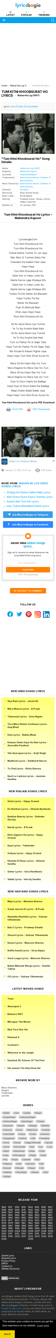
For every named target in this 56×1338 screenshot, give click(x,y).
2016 (43, 1233)
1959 (37, 1215)
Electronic (45, 1134)
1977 (50, 1220)
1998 (30, 1228)
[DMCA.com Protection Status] (10, 1279)
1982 (30, 1223)
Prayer (15, 1160)
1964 (17, 1217)
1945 (50, 1210)
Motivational (19, 1151)
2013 (23, 1233)
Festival (23, 1138)
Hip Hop (49, 1143)
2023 (37, 1236)
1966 (30, 1217)
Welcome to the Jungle (20, 1052)
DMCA (4, 1263)
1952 (43, 1212)
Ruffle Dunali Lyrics (26, 950)
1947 (10, 1212)
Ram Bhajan (27, 1121)
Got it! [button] (7, 1334)
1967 (37, 1217)
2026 (4, 1239)
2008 (43, 1231)
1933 (23, 1207)
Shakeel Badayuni (28, 174)
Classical (8, 1130)
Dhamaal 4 (13, 1037)
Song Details (32, 106)
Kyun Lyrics (21, 845)
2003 (10, 1231)
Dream (33, 1134)
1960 (43, 1215)
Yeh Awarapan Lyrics (26, 753)
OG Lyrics (25, 976)
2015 (37, 1233)
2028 (30, 1239)
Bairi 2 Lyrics (25, 927)
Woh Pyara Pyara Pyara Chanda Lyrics (30, 496)
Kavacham (8, 1126)
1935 (37, 1207)
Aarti (17, 1113)
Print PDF (17, 409)
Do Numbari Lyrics (28, 808)
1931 (10, 1207)
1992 (43, 1225)
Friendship (45, 1138)
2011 (10, 1233)
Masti (6, 1151)
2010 (3, 1233)
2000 (43, 1228)
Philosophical (19, 1155)
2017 (50, 1233)
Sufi (42, 1168)
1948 (17, 1212)
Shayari (32, 1168)
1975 (37, 1220)
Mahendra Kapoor (28, 171)
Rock (19, 1164)
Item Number (20, 1147)
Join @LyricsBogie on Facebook (30, 524)
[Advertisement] (28, 54)
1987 (10, 1225)
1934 (30, 1207)
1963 (10, 1217)
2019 (10, 1236)
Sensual (7, 1168)
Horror (6, 1147)
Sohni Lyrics (23, 801)
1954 (3, 1215)
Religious (8, 1164)
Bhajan (39, 1113)
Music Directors (9, 1087)
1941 (23, 1210)
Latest (10, 15)
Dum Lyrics (21, 734)
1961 (50, 1215)
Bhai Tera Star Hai (17, 1029)
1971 (10, 1220)
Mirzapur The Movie (18, 1021)
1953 (50, 1212)
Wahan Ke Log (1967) (30, 168)
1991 (37, 1225)
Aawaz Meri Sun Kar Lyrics (23, 501)
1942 (30, 1210)
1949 (23, 1212)
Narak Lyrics (20, 827)
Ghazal (17, 1143)
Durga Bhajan (9, 1117)
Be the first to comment (28, 591)
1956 (17, 1215)
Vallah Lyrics (24, 879)
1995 (10, 1228)
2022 (30, 1236)
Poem (43, 1155)
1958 (30, 1215)
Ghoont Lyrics (27, 935)
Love (50, 1147)
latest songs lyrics (34, 544)
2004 (17, 1231)
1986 (3, 1225)
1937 (50, 1207)
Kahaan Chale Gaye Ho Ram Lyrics (27, 744)
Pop (5, 1160)
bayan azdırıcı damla (27, 1187)
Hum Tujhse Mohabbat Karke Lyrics (28, 506)
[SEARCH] (53, 20)
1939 (10, 1210)
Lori (41, 1147)
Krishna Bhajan (10, 1121)
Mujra (32, 1151)
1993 (50, 1225)
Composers (7, 1093)
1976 (43, 1220)
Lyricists (5, 1095)
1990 (30, 1225)
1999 (37, 1228)
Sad (41, 1164)
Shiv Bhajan (22, 1172)
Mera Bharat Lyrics (23, 708)
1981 (23, 1223)
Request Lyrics (8, 1258)
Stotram (35, 1172)
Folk (33, 1138)
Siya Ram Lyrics (22, 701)
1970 (3, 1220)
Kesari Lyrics (25, 942)
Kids (32, 1147)
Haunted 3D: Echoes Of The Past (26, 1060)
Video (21, 106)
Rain (38, 1160)
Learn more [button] (43, 1325)
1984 (43, 1223)
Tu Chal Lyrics (24, 768)
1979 (10, 1223)
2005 (23, 1231)
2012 (17, 1233)
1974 (30, 1220)
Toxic (10, 998)
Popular (26, 15)
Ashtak (27, 1113)
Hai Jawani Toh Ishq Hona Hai (23, 1068)
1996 (17, 1228)
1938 (3, 1210)
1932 (17, 1207)
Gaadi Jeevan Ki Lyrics (25, 909)
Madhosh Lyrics (27, 760)
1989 (23, 1225)
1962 (3, 1217)
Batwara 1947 (15, 1014)
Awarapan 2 (14, 1006)
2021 (23, 1236)
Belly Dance (32, 1130)
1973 (23, 1220)
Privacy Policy (8, 1260)
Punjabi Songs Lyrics (11, 1308)
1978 (3, 1223)
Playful (33, 1155)
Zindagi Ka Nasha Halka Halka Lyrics (29, 492)
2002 (4, 1231)
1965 (23, 1217)
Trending (44, 15)
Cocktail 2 (13, 1044)
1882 (3, 1207)
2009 (50, 1231)
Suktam (7, 1177)
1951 (37, 1212)
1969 (50, 1217)
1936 (43, 1207)
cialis (14, 1187)
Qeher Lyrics (24, 871)
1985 (50, 1223)
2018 (3, 1236)
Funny (6, 1143)
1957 (23, 1215)
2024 (43, 1236)
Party (6, 1155)
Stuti (46, 1172)
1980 (17, 1223)
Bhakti (6, 1113)
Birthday (45, 1126)
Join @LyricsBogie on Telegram (30, 514)
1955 (10, 1215)
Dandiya (46, 1130)
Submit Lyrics (7, 1255)
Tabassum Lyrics (24, 716)
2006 (30, 1231)
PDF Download (41, 409)
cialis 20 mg (5, 1187)
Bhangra (33, 1126)
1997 (23, 1228)
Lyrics (13, 106)
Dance (19, 1130)
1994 (3, 1228)
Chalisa (41, 1121)
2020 (17, 1236)
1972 (17, 1220)
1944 (43, 1210)
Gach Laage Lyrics (28, 958)
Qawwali (26, 1160)
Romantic (24, 189)
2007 (37, 1231)
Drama (22, 1134)
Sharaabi (19, 1168)
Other (42, 1151)
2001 (50, 1228)
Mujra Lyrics (24, 901)
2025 (50, 1236)
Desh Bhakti (9, 1134)
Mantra (21, 1126)
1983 (37, 1223)
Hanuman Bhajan (28, 1117)
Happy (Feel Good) (33, 1143)
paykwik (42, 1187)
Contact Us (6, 1266)
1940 (17, 1210)
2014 (30, 1233)
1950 (30, 1212)
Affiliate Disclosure (10, 1268)
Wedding (7, 1172)
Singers (5, 1090)
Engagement (9, 1138)
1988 (17, 1225)
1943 (37, 1210)
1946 (3, 1212)
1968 (43, 1217)
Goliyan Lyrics (24, 853)
